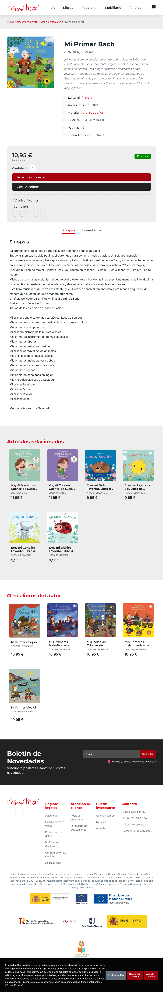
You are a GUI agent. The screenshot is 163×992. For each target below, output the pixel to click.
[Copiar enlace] (43, 214)
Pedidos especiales (77, 817)
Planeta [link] (87, 97)
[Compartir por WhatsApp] (29, 214)
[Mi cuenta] (155, 7)
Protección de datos (53, 834)
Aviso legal (51, 815)
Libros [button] (68, 8)
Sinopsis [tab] (68, 230)
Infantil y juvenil (27, 22)
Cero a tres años (52, 22)
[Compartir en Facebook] (15, 214)
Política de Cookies (51, 844)
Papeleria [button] (89, 8)
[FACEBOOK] (10, 811)
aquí (20, 985)
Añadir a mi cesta (31, 177)
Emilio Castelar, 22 (134, 811)
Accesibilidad (53, 862)
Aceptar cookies (151, 975)
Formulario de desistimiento (79, 827)
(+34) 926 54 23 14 (135, 818)
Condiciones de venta (54, 823)
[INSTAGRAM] (19, 811)
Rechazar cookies (135, 975)
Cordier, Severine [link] (80, 52)
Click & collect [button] (28, 187)
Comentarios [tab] (90, 230)
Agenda (100, 828)
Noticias (101, 822)
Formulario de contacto (137, 830)
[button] (152, 7)
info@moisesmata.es (135, 824)
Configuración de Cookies (55, 854)
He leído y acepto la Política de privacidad (133, 761)
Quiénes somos (105, 815)
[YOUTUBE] (27, 811)
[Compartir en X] (22, 214)
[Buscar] (149, 7)
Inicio (10, 22)
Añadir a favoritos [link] (26, 200)
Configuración (115, 975)
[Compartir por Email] (36, 214)
